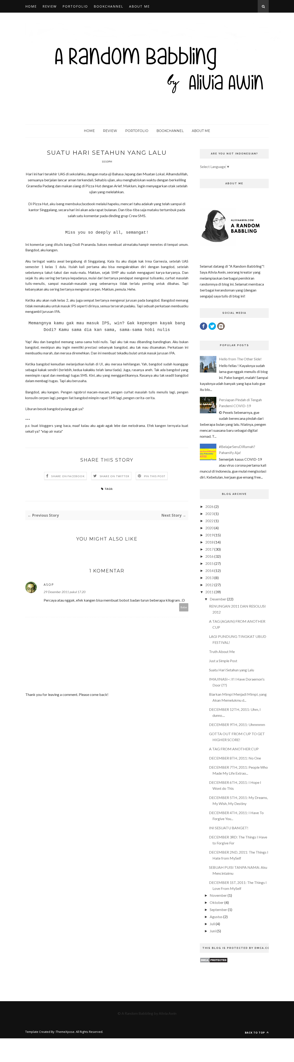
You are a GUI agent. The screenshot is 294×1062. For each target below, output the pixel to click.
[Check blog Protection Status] (214, 961)
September (218, 909)
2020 (209, 528)
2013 (209, 577)
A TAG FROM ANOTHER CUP (234, 749)
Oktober (217, 902)
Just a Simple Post (223, 660)
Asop (49, 584)
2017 (209, 549)
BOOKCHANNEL (170, 131)
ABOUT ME (139, 6)
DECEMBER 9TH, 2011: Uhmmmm (237, 724)
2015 (209, 563)
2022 (209, 520)
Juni (213, 931)
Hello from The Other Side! (240, 359)
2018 (209, 542)
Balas (184, 607)
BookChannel (108, 6)
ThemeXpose (65, 1032)
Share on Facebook (68, 476)
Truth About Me (222, 651)
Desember (218, 599)
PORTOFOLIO (75, 6)
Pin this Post (155, 476)
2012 (209, 585)
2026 (209, 506)
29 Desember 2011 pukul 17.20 (64, 592)
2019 (209, 535)
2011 (209, 592)
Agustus (216, 916)
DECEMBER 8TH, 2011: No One (235, 758)
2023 (209, 513)
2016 (209, 556)
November (218, 895)
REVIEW (49, 6)
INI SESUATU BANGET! (228, 828)
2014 (209, 570)
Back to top (255, 1032)
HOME (31, 6)
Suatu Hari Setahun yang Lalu (231, 670)
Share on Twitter (114, 476)
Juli (212, 924)
